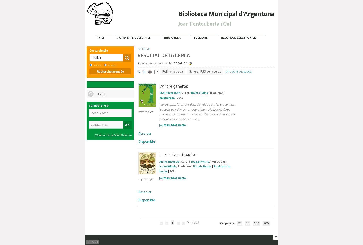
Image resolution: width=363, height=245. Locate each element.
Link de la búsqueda (238, 71)
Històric (101, 94)
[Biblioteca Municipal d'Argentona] (100, 13)
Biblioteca (172, 37)
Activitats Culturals (134, 37)
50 (247, 223)
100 (256, 223)
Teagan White (199, 161)
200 (266, 223)
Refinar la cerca (172, 71)
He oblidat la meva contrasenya (113, 134)
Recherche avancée (110, 71)
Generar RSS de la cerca (205, 71)
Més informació (175, 125)
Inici (101, 37)
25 (239, 223)
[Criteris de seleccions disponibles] (156, 71)
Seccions (201, 37)
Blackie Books (202, 166)
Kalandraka (167, 98)
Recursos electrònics (238, 37)
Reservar (144, 133)
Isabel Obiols (167, 166)
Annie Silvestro (169, 161)
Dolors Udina (199, 93)
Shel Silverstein (169, 93)
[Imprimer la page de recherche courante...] (150, 71)
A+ (96, 242)
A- (89, 242)
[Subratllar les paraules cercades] (190, 63)
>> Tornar (143, 48)
